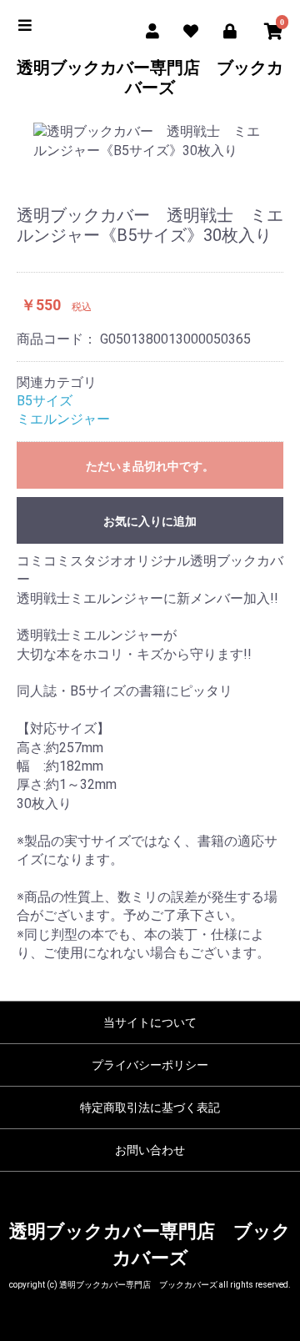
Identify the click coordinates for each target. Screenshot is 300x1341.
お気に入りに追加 (150, 521)
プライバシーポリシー (150, 1065)
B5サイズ (44, 401)
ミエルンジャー (63, 419)
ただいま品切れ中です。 (150, 466)
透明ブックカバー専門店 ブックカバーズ (150, 78)
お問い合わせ (150, 1150)
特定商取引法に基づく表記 (150, 1107)
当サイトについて (150, 1022)
